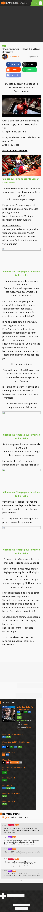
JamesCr (15, 56)
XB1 (25, 712)
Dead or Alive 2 (8, 752)
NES (7, 762)
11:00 (22, 851)
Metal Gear (6, 760)
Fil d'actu (5, 817)
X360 (19, 714)
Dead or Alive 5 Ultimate (12, 734)
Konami (25, 725)
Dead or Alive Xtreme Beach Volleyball (13, 769)
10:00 (22, 873)
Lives (26, 817)
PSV (13, 788)
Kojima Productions (24, 728)
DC (4, 755)
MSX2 (12, 762)
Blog (3, 46)
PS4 (18, 712)
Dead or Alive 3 (8, 778)
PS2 (7, 755)
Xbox (4, 773)
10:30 (22, 862)
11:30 (21, 840)
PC (22, 712)
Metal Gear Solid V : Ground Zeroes (25, 708)
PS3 (29, 712)
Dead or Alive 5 (8, 786)
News (20, 817)
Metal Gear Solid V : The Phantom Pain (16, 743)
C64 (17, 762)
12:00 (22, 828)
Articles (13, 817)
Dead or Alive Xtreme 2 (11, 793)
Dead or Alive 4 (8, 801)
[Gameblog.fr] (9, 3)
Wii (21, 762)
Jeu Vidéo (23, 3)
